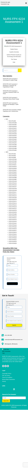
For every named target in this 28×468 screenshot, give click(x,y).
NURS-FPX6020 (13, 168)
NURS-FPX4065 (13, 146)
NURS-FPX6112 (13, 194)
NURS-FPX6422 (13, 223)
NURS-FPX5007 (13, 163)
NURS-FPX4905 (13, 150)
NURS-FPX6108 (13, 188)
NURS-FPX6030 (13, 175)
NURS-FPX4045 (13, 139)
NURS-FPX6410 (13, 216)
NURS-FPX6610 (13, 228)
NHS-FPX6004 (12, 155)
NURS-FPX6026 (13, 174)
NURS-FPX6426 (13, 227)
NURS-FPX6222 (13, 208)
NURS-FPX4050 (13, 141)
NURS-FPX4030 (13, 133)
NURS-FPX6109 (13, 190)
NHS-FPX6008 (12, 157)
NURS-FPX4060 (13, 144)
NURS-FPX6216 (13, 205)
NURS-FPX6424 (13, 225)
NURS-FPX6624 (13, 241)
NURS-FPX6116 (13, 195)
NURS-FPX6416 (13, 221)
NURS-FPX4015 (13, 128)
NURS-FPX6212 (13, 201)
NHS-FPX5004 (12, 153)
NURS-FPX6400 (13, 214)
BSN (7, 119)
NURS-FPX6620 (13, 237)
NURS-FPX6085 (13, 179)
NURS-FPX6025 (13, 172)
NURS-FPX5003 (13, 159)
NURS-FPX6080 (13, 177)
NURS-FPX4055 (13, 143)
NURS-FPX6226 (13, 212)
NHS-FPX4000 (12, 121)
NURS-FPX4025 (13, 132)
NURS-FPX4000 (13, 122)
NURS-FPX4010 (13, 126)
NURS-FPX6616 (13, 234)
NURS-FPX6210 (13, 199)
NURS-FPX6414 (13, 219)
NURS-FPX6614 (13, 232)
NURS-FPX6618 (13, 236)
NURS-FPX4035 (13, 135)
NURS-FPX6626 (13, 243)
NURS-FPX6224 (13, 210)
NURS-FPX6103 (13, 183)
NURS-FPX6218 (13, 206)
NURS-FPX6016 (13, 166)
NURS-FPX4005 (13, 124)
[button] (26, 3)
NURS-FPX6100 (13, 181)
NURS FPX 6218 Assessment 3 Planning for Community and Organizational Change (10, 85)
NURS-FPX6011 (13, 164)
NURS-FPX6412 (13, 217)
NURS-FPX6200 (13, 197)
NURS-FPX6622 (13, 239)
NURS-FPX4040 (13, 137)
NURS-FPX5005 (13, 161)
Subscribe (6, 401)
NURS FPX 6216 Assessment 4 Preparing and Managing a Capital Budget (10, 104)
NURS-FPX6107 (13, 186)
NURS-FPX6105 (13, 185)
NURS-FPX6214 (13, 203)
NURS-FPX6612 (13, 230)
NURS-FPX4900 (13, 148)
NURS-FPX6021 (13, 170)
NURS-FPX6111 (12, 192)
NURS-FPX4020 (13, 130)
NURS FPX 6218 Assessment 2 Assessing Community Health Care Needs (11, 92)
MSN (7, 152)
